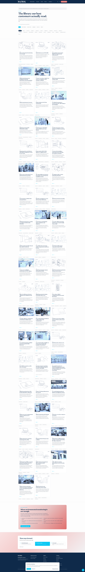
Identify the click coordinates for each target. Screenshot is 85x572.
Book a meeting (63, 1)
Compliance (51, 30)
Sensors (41, 30)
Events (53, 32)
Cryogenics (37, 30)
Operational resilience (63, 32)
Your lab (37, 1)
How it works (32, 1)
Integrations (46, 30)
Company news (25, 32)
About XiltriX (58, 557)
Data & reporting (31, 32)
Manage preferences (55, 568)
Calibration (20, 32)
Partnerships (40, 32)
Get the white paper (33, 557)
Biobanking (60, 30)
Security (45, 32)
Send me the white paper (25, 526)
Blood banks (49, 32)
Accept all (28, 568)
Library (45, 1)
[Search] (58, 1)
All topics (20, 30)
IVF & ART (28, 30)
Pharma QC (55, 30)
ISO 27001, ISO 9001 (59, 558)
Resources (45, 561)
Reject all (33, 568)
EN (59, 1)
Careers (57, 561)
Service (42, 1)
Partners (57, 559)
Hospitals (32, 30)
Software (36, 32)
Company (50, 1)
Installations (57, 32)
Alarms (24, 30)
